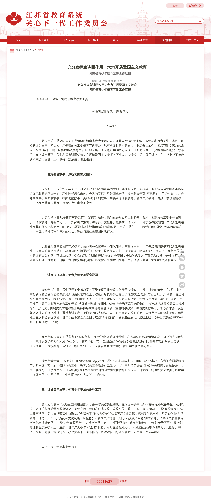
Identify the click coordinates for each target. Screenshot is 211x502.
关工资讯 (43, 40)
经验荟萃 (142, 40)
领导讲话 (93, 40)
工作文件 (68, 40)
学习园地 (167, 40)
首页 (19, 40)
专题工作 (118, 40)
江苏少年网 (192, 40)
